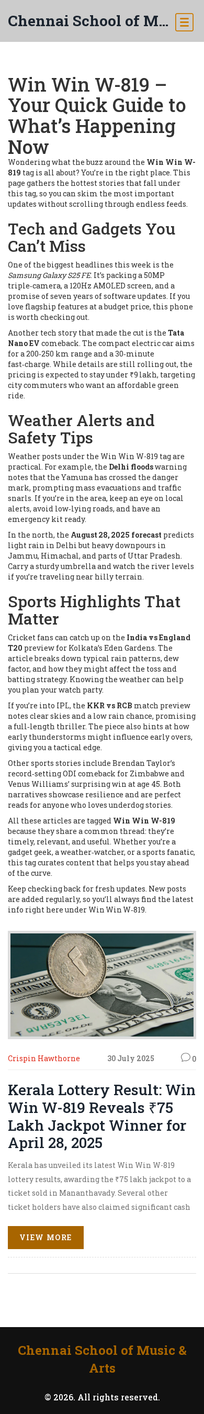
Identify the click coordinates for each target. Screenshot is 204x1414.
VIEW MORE (45, 1237)
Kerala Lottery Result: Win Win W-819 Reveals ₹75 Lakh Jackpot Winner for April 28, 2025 (102, 1116)
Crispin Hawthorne (44, 1058)
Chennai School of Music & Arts (91, 20)
